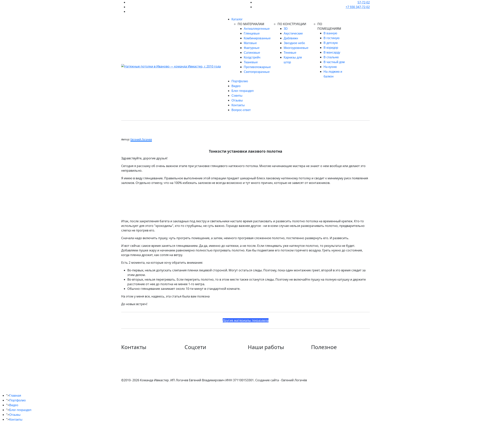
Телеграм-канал (196, 359)
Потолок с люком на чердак (268, 354)
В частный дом (334, 62)
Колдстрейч (252, 57)
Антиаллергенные (257, 28)
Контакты (238, 105)
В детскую (331, 42)
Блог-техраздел (242, 90)
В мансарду (332, 52)
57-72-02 (364, 2)
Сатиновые (252, 52)
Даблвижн (291, 38)
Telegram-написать (136, 363)
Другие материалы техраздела (246, 320)
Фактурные (252, 47)
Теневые (290, 52)
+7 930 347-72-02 (358, 7)
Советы (236, 95)
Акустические (293, 33)
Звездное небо (294, 43)
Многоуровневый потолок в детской (275, 359)
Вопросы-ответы (323, 368)
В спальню (331, 57)
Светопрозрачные (257, 71)
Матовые (250, 43)
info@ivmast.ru (132, 372)
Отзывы (237, 100)
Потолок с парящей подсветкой (272, 363)
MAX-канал (193, 363)
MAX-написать (132, 368)
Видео (236, 86)
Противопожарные (257, 67)
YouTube (191, 368)
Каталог (237, 19)
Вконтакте (192, 354)
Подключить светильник (329, 363)
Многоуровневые (296, 47)
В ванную (330, 33)
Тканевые (251, 62)
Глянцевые (252, 33)
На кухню (330, 66)
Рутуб (189, 372)
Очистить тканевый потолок (332, 354)
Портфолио (239, 81)
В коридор (331, 47)
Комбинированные (257, 38)
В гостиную (331, 38)
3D (286, 28)
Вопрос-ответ (241, 110)
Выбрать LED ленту (325, 359)
